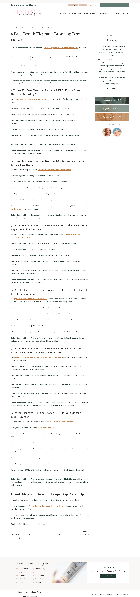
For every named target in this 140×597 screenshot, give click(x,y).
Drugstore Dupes (74, 13)
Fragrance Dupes (118, 13)
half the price (16, 209)
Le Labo (38, 582)
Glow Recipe (23, 572)
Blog (95, 5)
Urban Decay (40, 569)
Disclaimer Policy (35, 592)
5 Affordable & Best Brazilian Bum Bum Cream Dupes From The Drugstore (28, 1)
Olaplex (21, 582)
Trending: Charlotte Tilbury (115, 5)
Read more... (112, 88)
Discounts (62, 13)
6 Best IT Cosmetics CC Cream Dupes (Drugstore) (25, 534)
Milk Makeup (23, 579)
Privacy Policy (23, 592)
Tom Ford (38, 572)
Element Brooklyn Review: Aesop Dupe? (74, 533)
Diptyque (22, 575)
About (91, 5)
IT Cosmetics (24, 569)
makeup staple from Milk (45, 428)
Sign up (36, 5)
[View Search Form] (128, 13)
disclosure (35, 83)
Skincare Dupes (103, 13)
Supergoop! (39, 575)
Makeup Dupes (89, 13)
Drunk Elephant (41, 579)
